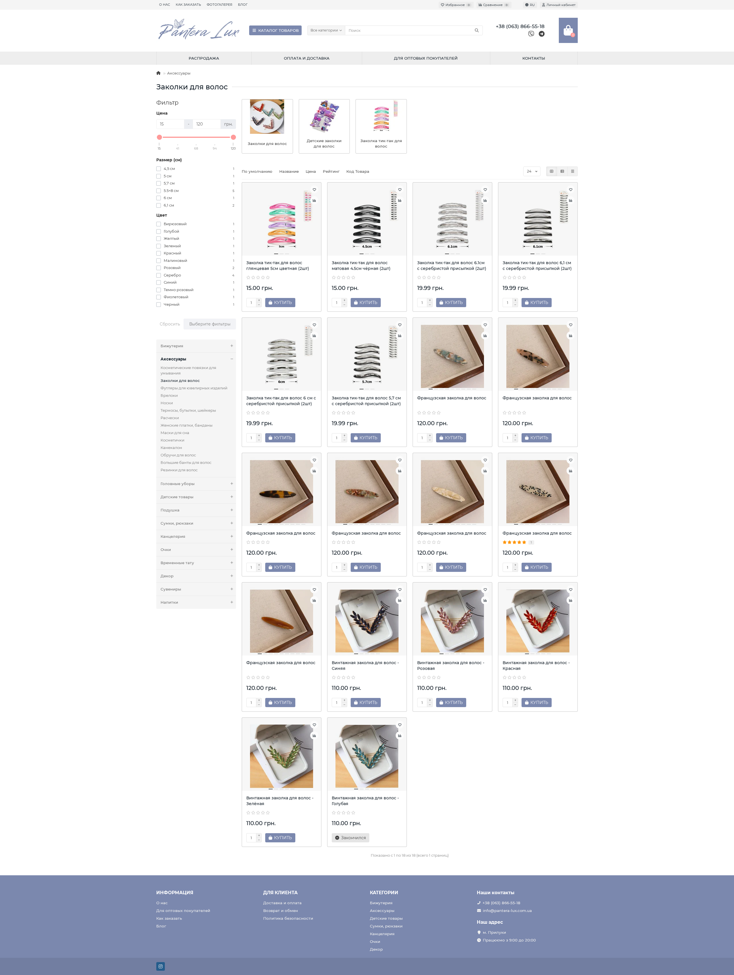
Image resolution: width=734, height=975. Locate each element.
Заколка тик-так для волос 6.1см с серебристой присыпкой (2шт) (451, 265)
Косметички (172, 440)
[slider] (159, 137)
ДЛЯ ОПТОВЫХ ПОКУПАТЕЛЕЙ (426, 58)
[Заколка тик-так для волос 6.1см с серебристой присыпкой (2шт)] (452, 221)
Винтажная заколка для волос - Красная (536, 665)
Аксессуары (178, 73)
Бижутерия (172, 346)
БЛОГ (242, 5)
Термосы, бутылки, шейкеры (188, 410)
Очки (166, 549)
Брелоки (169, 395)
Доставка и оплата (282, 903)
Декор (167, 576)
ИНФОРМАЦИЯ (174, 892)
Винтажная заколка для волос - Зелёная (279, 800)
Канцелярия (173, 536)
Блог (161, 926)
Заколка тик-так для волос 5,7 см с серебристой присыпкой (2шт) (366, 400)
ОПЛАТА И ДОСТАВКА (306, 58)
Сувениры (171, 589)
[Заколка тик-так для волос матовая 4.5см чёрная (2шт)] (367, 221)
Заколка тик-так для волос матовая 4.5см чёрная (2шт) (361, 265)
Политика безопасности (288, 918)
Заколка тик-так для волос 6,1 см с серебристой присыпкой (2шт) (537, 265)
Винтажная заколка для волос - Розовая (450, 665)
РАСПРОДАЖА (204, 58)
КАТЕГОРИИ (384, 892)
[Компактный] (572, 171)
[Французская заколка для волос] (452, 356)
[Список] (562, 171)
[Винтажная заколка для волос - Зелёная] (281, 756)
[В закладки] (314, 189)
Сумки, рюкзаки (177, 523)
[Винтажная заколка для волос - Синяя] (367, 621)
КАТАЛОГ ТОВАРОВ (278, 30)
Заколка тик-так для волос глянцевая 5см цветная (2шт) (277, 265)
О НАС (164, 5)
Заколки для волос (180, 380)
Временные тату (177, 562)
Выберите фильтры (210, 324)
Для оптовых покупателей (183, 910)
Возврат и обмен (280, 910)
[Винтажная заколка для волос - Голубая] (367, 756)
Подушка (170, 510)
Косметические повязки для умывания (188, 370)
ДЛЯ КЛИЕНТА (280, 892)
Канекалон (171, 447)
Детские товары (177, 497)
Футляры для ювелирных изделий (194, 388)
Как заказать (169, 918)
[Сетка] (551, 171)
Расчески (170, 417)
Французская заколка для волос (451, 398)
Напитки (169, 602)
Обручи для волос (178, 455)
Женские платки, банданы (186, 425)
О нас (162, 903)
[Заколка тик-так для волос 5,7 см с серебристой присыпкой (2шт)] (367, 356)
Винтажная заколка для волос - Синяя (365, 665)
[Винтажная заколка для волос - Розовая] (452, 621)
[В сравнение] (314, 200)
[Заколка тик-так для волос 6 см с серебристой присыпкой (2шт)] (281, 356)
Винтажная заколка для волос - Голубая (365, 800)
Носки (167, 403)
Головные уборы (178, 483)
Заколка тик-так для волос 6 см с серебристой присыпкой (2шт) (281, 400)
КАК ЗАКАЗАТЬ (188, 5)
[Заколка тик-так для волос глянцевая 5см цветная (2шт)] (281, 221)
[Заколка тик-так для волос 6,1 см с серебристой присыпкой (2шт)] (538, 221)
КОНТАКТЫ (533, 58)
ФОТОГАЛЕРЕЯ (219, 5)
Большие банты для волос (186, 462)
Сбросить (170, 324)
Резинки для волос (179, 470)
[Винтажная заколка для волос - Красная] (538, 621)
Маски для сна (175, 432)
